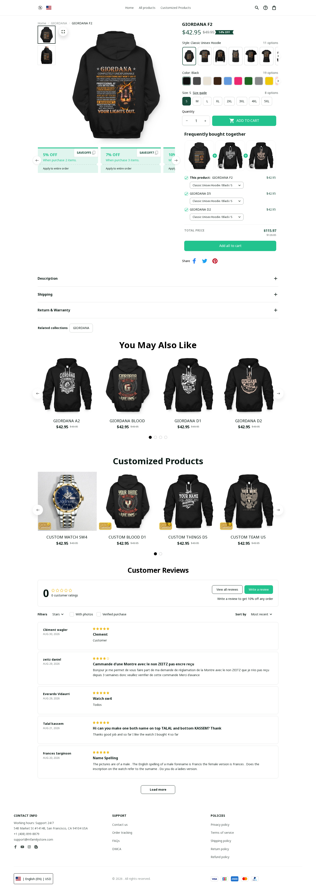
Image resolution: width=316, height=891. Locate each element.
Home (42, 23)
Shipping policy (221, 841)
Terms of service (222, 832)
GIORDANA (59, 23)
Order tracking (122, 832)
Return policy (220, 849)
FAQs (116, 841)
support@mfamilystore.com (33, 839)
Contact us (120, 825)
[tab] (150, 437)
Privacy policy (220, 825)
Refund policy (220, 857)
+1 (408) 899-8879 (26, 834)
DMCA (116, 849)
